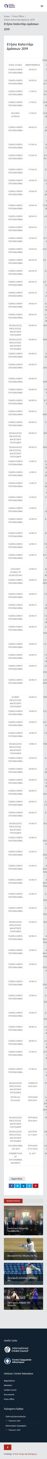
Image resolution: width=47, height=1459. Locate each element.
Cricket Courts (10, 1390)
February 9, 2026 (14, 1421)
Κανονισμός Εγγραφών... (16, 1426)
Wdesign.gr (32, 1454)
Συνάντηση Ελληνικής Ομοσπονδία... (17, 1229)
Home (7, 16)
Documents (9, 1394)
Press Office (18, 16)
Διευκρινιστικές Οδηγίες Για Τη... (22, 1255)
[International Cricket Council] (18, 1352)
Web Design (20, 1454)
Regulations (9, 1381)
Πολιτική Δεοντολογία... (16, 1416)
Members (8, 1385)
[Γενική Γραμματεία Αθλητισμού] (18, 1364)
